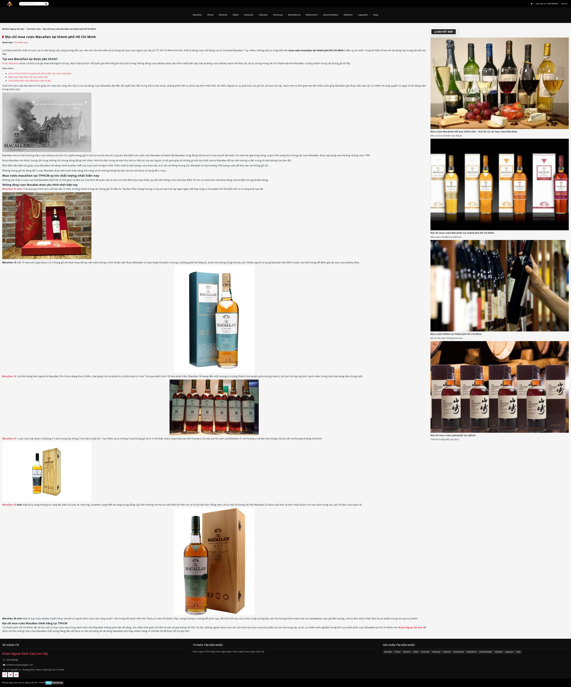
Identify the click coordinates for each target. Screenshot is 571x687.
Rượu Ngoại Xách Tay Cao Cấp (25, 654)
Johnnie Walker (330, 14)
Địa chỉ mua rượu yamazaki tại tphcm (453, 435)
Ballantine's (312, 14)
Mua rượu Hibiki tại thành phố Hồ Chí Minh (455, 334)
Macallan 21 (9, 438)
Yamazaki (248, 14)
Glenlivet (348, 14)
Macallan (197, 14)
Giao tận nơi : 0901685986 (547, 3)
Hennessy (278, 14)
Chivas (210, 14)
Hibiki (236, 14)
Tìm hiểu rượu (21, 42)
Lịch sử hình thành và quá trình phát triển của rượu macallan (39, 73)
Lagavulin (363, 14)
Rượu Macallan (10, 63)
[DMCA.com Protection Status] (54, 682)
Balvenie (223, 14)
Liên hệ (564, 3)
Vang (375, 14)
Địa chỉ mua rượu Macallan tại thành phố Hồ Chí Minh (462, 232)
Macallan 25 (9, 504)
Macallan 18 (9, 376)
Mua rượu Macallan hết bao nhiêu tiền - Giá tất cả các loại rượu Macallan (473, 131)
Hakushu (263, 14)
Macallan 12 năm (12, 189)
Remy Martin (294, 14)
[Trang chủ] (531, 3)
